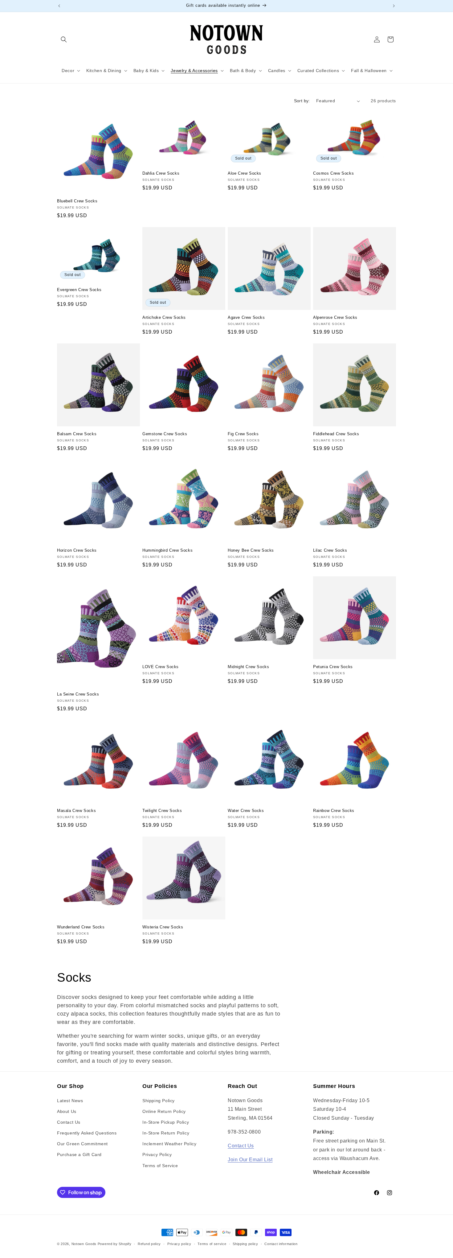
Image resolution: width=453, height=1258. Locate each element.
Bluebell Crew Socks (77, 201)
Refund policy (149, 1244)
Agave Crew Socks (246, 317)
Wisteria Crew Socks (162, 927)
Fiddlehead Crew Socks (336, 434)
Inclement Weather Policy (169, 1143)
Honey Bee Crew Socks (251, 550)
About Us (66, 1111)
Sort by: (302, 100)
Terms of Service (160, 1165)
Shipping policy (245, 1244)
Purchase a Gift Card (79, 1154)
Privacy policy (179, 1244)
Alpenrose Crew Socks (335, 317)
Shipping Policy (158, 1100)
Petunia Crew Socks (333, 666)
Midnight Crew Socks (248, 666)
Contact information (280, 1244)
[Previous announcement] (59, 6)
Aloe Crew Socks (244, 173)
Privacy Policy (157, 1154)
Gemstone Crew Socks (164, 434)
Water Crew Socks (246, 810)
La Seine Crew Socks (78, 694)
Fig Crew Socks (243, 434)
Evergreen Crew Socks (79, 289)
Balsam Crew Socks (76, 434)
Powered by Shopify (115, 1244)
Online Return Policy (164, 1111)
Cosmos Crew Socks (333, 173)
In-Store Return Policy (165, 1132)
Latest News (70, 1100)
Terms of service (212, 1244)
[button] (64, 39)
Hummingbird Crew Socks (167, 550)
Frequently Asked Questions (87, 1132)
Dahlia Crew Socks (160, 173)
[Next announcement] (394, 6)
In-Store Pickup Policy (165, 1122)
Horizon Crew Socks (77, 550)
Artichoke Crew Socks (164, 317)
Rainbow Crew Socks (333, 810)
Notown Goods (83, 1244)
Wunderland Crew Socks (81, 927)
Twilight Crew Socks (162, 810)
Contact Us (68, 1122)
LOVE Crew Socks (160, 666)
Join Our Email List (250, 1159)
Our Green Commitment (82, 1143)
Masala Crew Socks (76, 810)
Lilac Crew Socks (330, 550)
